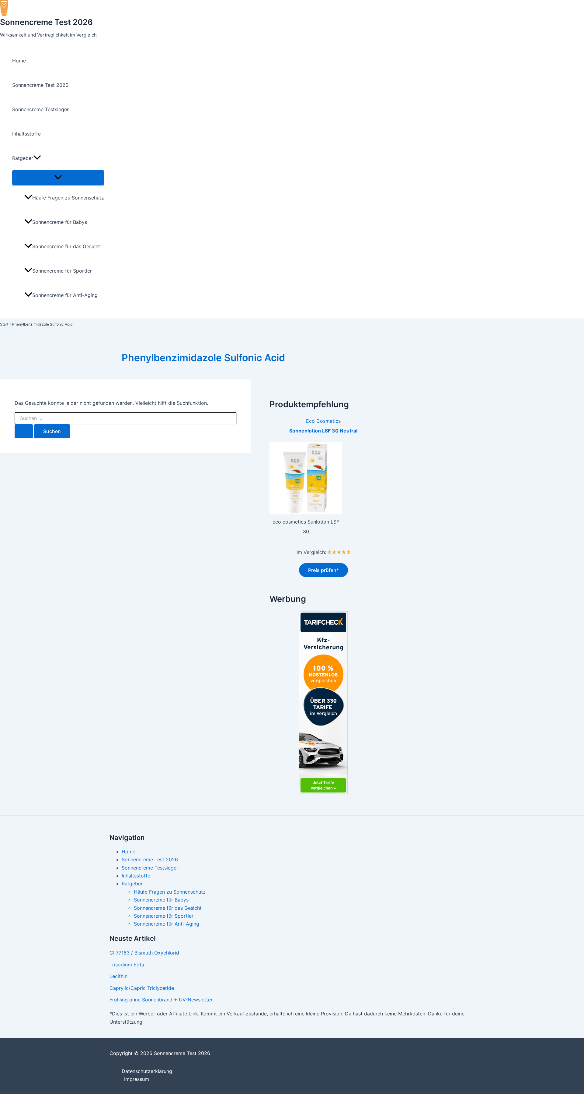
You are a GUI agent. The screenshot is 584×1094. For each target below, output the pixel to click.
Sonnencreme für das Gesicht (66, 246)
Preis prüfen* (323, 570)
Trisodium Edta (126, 965)
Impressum (136, 1079)
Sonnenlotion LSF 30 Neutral (323, 431)
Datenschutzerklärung (147, 1071)
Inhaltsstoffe (26, 134)
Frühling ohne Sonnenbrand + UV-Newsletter (161, 1000)
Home (19, 61)
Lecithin (118, 976)
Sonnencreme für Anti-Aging (65, 295)
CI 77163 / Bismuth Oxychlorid (144, 953)
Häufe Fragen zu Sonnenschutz (68, 198)
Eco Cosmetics (323, 421)
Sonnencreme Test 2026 (46, 22)
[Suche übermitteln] (24, 431)
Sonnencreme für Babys (59, 222)
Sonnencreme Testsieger (40, 109)
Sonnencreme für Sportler (62, 271)
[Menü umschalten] (58, 177)
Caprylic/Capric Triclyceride (141, 988)
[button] (37, 158)
